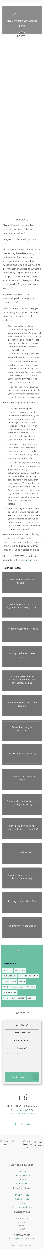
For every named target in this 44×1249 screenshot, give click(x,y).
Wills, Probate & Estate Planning (19, 987)
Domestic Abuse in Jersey (22, 754)
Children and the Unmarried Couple (22, 705)
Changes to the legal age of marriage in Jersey (22, 804)
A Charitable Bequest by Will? (22, 779)
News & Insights (22, 1175)
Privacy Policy (22, 1195)
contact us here (29, 560)
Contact (31, 998)
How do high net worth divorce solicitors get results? (22, 828)
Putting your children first (22, 902)
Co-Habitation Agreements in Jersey (22, 582)
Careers (22, 1179)
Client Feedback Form (22, 1207)
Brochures (20, 970)
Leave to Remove (22, 853)
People (22, 1171)
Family (22, 981)
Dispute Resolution (28, 976)
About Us (7, 970)
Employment (9, 981)
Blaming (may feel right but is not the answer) (22, 878)
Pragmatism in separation (22, 927)
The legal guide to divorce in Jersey (22, 631)
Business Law (9, 976)
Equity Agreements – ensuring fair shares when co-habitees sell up (22, 680)
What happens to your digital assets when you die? (22, 607)
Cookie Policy (22, 1199)
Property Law (9, 992)
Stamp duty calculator (14, 998)
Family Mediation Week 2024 (22, 656)
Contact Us (22, 1183)
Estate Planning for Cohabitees (22, 730)
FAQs (22, 1203)
